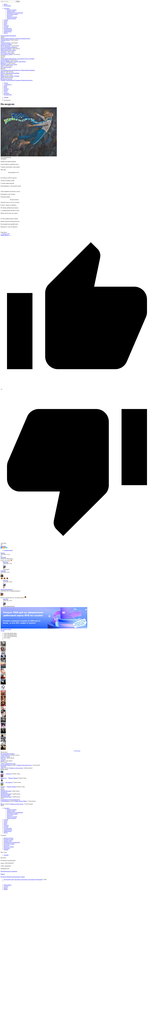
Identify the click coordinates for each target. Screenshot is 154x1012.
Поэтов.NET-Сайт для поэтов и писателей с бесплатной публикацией (23, 879)
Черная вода (4, 792)
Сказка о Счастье (5, 756)
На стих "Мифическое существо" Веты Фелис (13, 61)
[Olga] (3, 716)
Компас (3, 789)
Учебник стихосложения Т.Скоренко (11, 80)
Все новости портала (6, 79)
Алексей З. (4, 51)
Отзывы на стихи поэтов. (16, 768)
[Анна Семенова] (3, 651)
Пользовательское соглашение (9, 871)
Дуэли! (2, 630)
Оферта (3, 874)
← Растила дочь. (5, 233)
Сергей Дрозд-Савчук (7, 54)
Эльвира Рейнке (5, 40)
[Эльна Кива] (3, 673)
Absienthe (3, 570)
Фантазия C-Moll (5, 795)
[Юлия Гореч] (3, 749)
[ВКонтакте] (1, 547)
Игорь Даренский (5, 45)
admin (2, 71)
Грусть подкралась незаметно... (9, 47)
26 (12, 71)
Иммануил (3, 63)
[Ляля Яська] (3, 656)
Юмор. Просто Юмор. (21, 801)
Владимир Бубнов (6, 765)
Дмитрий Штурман (6, 791)
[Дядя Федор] (3, 733)
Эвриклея (3, 766)
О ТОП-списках (77, 750)
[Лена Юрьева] (3, 689)
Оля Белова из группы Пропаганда (10, 799)
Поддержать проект (6, 629)
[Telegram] (6, 547)
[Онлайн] (2, 781)
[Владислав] (3, 738)
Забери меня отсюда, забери (8, 50)
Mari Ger (3, 758)
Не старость (9, 782)
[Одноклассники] (3, 547)
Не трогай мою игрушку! (7, 753)
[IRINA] (3, 722)
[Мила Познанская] (3, 711)
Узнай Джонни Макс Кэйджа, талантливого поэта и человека (17, 58)
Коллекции (13, 35)
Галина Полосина (5, 43)
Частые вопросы (5, 35)
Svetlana (3, 786)
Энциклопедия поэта (26, 80)
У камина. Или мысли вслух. (24, 765)
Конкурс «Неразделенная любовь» (10, 73)
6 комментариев (8, 550)
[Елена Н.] (3, 695)
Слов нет (3, 759)
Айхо (2, 66)
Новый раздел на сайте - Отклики (10, 76)
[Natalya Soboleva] (3, 646)
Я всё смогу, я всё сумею (7, 53)
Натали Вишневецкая (7, 589)
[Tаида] (3, 662)
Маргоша (3, 546)
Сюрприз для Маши (6, 44)
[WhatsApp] (5, 547)
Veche (2, 782)
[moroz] (3, 727)
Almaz (2, 773)
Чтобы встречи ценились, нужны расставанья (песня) (15, 38)
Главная (6, 97)
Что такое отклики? (6, 67)
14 (19, 48)
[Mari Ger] (3, 667)
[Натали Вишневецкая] (3, 700)
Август (3, 41)
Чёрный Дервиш (12, 778)
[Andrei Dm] (3, 684)
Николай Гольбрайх (6, 48)
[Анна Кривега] (3, 678)
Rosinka (3, 553)
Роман (2, 804)
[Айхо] (3, 705)
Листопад (8, 773)
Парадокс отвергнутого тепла (9, 64)
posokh (2, 760)
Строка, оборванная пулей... (8, 763)
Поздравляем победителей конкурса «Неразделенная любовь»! (18, 70)
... (1, 802)
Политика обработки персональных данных (13, 876)
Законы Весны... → (6, 235)
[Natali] (3, 744)
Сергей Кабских (5, 60)
